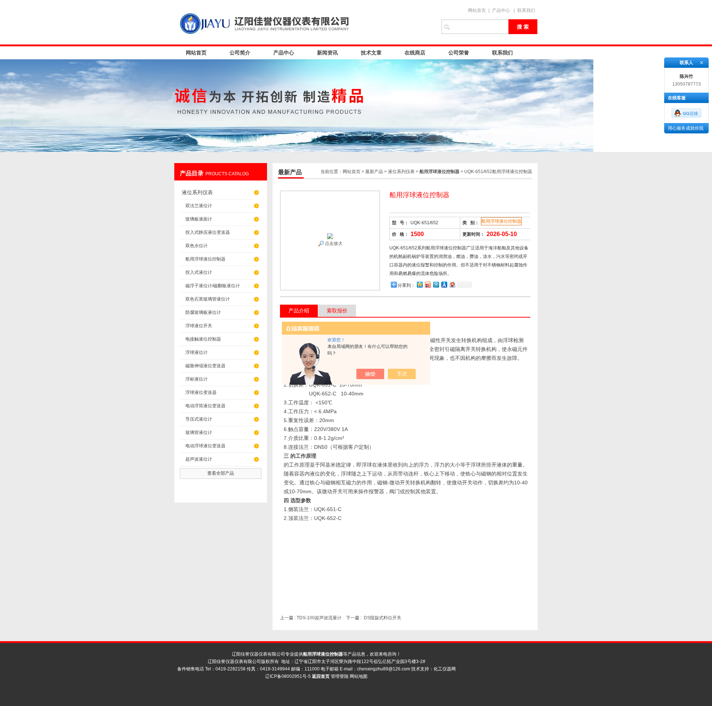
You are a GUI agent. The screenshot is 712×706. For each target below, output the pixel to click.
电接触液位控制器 (203, 339)
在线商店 (415, 53)
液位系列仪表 (197, 192)
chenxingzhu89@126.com (383, 669)
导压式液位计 (198, 419)
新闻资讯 (327, 53)
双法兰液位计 (198, 205)
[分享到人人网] (444, 284)
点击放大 (333, 243)
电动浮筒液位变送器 (205, 405)
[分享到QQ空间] (419, 284)
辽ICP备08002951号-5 (288, 676)
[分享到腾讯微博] (436, 284)
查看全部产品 (220, 473)
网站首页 (477, 10)
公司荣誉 (458, 53)
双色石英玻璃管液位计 (207, 299)
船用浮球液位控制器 (205, 259)
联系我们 (526, 10)
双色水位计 (196, 245)
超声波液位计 (198, 459)
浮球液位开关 (198, 325)
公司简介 (240, 53)
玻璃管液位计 (198, 432)
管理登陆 (340, 676)
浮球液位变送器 (201, 392)
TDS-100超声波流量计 (319, 617)
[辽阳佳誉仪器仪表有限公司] (304, 22)
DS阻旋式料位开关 (382, 617)
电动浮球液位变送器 (205, 445)
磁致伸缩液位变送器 (205, 365)
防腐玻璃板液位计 (203, 312)
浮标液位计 (196, 379)
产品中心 (501, 10)
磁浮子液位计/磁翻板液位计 (212, 285)
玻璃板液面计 (198, 219)
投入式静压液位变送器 (207, 232)
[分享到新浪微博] (427, 284)
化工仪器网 (445, 669)
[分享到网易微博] (452, 284)
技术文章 (371, 53)
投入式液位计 (198, 272)
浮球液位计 (196, 352)
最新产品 (374, 171)
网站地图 (358, 676)
